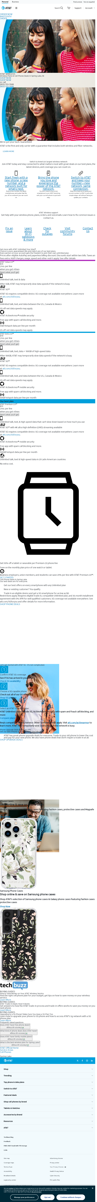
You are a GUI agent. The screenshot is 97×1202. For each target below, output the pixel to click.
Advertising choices (56, 1158)
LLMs (5, 1150)
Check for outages (47, 231)
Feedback (7, 1141)
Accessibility (8, 1171)
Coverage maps (9, 1163)
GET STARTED (6, 577)
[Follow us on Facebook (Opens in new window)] (82, 1060)
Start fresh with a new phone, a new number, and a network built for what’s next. (16, 183)
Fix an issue (9, 229)
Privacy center (54, 1163)
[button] (16, 8)
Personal (5, 2)
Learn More (5, 999)
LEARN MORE (8, 151)
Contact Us (88, 229)
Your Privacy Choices (56, 1167)
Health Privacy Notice (57, 1171)
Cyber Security (55, 1175)
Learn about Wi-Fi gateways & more (28, 233)
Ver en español (89, 2)
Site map (7, 1158)
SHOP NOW (5, 77)
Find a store (77, 2)
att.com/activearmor (78, 722)
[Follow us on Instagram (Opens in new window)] (87, 1060)
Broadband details (9, 1175)
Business (15, 2)
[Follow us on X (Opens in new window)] (77, 1060)
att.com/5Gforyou (11, 296)
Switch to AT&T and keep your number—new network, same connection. (81, 183)
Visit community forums (67, 231)
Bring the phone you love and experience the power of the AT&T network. (49, 183)
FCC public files (55, 1180)
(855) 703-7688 (7, 86)
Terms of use (8, 1167)
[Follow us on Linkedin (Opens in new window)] (91, 1060)
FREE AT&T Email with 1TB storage (15, 1146)
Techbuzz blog (8, 1137)
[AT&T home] (6, 8)
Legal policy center (10, 1180)
